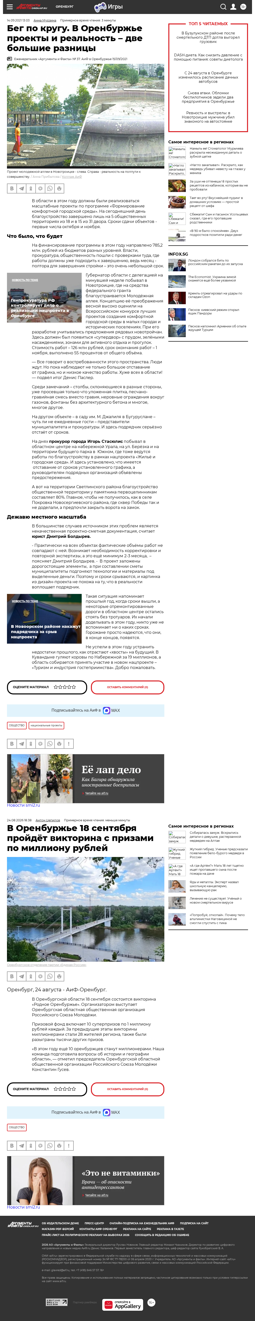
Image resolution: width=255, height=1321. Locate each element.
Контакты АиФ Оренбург (98, 1229)
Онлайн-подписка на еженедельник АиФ (142, 1223)
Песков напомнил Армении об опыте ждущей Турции (217, 328)
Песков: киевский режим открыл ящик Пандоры (213, 311)
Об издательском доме (60, 1223)
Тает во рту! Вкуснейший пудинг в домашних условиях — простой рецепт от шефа (216, 202)
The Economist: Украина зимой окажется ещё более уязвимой (212, 278)
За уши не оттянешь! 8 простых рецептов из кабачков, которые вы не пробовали (219, 185)
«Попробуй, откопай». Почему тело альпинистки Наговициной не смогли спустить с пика (217, 919)
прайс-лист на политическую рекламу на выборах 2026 (85, 1235)
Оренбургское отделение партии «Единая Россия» (46, 965)
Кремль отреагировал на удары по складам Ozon (215, 295)
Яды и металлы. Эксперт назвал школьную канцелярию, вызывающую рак (214, 886)
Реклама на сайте (137, 1229)
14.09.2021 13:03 (18, 20)
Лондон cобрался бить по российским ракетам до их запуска (215, 262)
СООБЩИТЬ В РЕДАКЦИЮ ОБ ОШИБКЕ (162, 1235)
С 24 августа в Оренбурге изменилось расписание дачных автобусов (208, 77)
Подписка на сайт (194, 1223)
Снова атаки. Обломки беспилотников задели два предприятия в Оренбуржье (208, 97)
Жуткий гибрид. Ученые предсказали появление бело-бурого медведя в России (219, 853)
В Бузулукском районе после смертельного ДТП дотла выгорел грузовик (208, 37)
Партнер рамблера (85, 1302)
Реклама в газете (170, 1229)
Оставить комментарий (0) (127, 687)
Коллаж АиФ (72, 177)
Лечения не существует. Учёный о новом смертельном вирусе (216, 900)
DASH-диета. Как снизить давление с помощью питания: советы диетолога (208, 57)
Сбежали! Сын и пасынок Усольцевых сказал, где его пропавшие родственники (219, 218)
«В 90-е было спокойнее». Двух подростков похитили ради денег (216, 233)
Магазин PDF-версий (58, 1229)
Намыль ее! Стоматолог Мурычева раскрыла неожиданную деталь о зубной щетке (216, 152)
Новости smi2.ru (23, 805)
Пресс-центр (94, 1223)
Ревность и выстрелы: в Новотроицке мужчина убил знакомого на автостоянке (208, 117)
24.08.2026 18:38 (19, 820)
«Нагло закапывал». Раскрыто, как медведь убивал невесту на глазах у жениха (218, 169)
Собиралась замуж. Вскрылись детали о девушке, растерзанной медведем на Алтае (215, 837)
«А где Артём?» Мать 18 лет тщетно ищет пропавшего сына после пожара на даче (217, 869)
